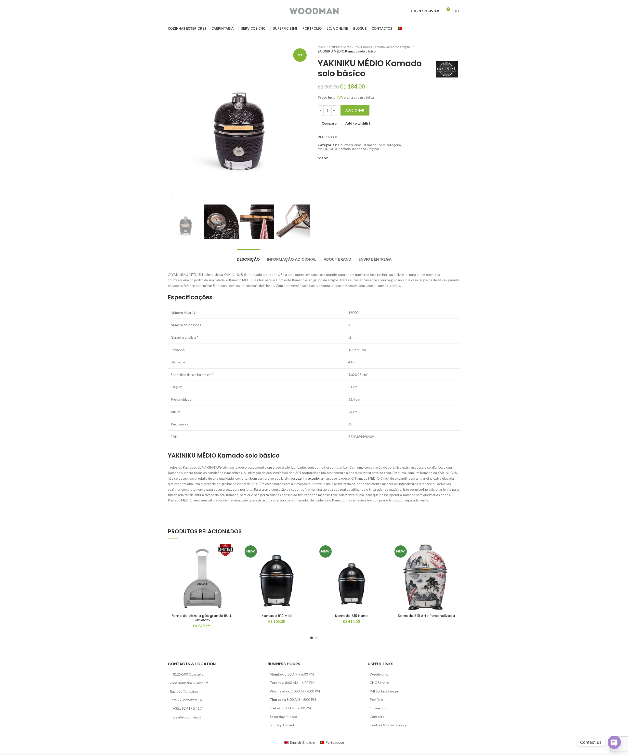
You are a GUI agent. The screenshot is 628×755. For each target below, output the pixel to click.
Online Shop (379, 708)
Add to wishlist (357, 123)
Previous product (447, 49)
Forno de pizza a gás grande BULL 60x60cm (201, 618)
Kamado (370, 145)
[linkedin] (349, 158)
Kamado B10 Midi (276, 616)
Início (321, 47)
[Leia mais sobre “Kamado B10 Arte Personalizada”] (456, 562)
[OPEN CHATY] (614, 742)
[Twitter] (337, 158)
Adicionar (355, 110)
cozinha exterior (308, 478)
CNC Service (379, 682)
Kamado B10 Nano (351, 616)
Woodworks (379, 674)
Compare (329, 123)
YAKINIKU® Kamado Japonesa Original (383, 47)
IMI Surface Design (384, 691)
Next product (457, 49)
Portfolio (376, 699)
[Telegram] (354, 158)
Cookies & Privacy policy (388, 725)
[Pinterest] (343, 158)
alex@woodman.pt (187, 717)
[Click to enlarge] (177, 195)
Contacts (377, 717)
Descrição (248, 259)
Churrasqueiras (340, 47)
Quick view (232, 573)
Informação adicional (291, 259)
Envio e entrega (375, 259)
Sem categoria (390, 145)
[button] (232, 562)
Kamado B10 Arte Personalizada (426, 616)
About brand (337, 259)
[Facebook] (332, 158)
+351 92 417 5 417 (187, 708)
